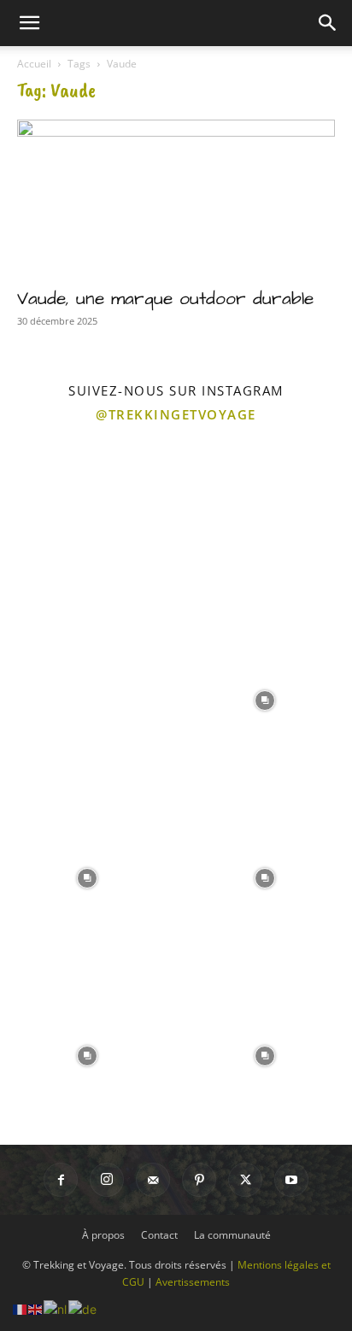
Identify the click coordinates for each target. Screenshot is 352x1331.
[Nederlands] (56, 1307)
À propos (103, 1235)
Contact (159, 1235)
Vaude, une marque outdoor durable (165, 298)
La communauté (232, 1235)
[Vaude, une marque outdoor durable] (176, 198)
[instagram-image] (87, 521)
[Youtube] (291, 1180)
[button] (29, 23)
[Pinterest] (199, 1180)
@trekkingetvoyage (176, 414)
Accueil (34, 63)
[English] (36, 1307)
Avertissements (192, 1282)
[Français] (20, 1307)
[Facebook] (61, 1180)
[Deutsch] (83, 1307)
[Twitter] (245, 1180)
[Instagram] (107, 1180)
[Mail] (153, 1180)
